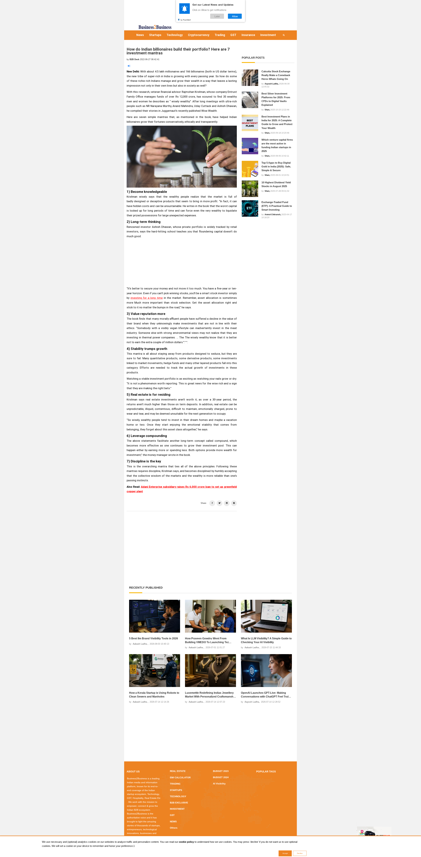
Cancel (221, 448)
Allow (235, 16)
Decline (300, 853)
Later (217, 16)
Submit (200, 448)
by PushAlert (186, 19)
